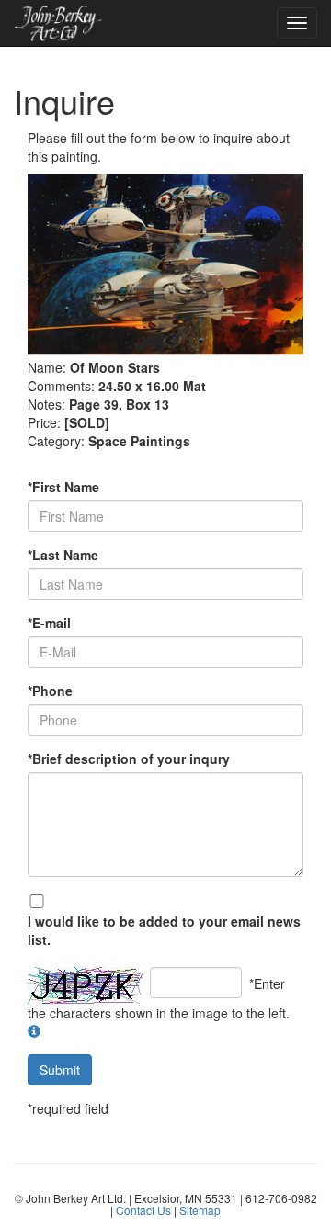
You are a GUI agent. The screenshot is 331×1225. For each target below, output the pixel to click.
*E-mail (49, 622)
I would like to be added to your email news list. (164, 930)
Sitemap (200, 1210)
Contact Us (143, 1210)
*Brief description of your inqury (129, 758)
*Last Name (63, 554)
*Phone (50, 690)
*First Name (63, 487)
